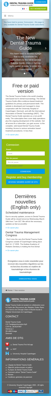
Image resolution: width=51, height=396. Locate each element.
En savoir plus (13, 135)
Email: (8, 149)
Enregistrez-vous (28, 279)
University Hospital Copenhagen (24, 354)
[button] (24, 9)
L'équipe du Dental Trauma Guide (20, 365)
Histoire (10, 375)
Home (9, 290)
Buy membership (38, 9)
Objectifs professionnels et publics (20, 367)
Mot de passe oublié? (14, 166)
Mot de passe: (12, 158)
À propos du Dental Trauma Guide (20, 370)
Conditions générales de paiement (20, 377)
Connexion (41, 2)
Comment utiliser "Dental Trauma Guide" (22, 372)
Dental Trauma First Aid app (23, 344)
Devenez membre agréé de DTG (23, 182)
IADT (14, 349)
